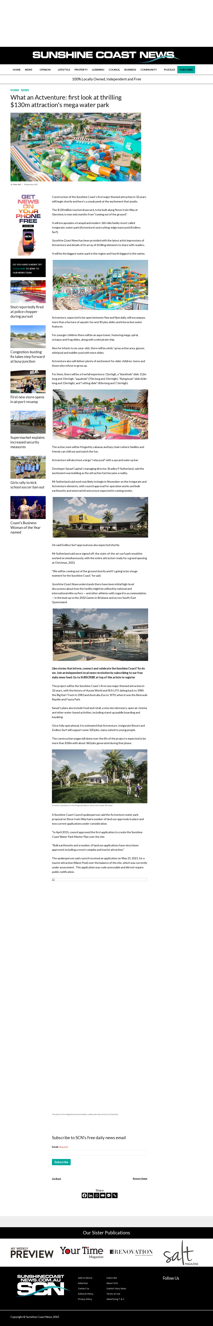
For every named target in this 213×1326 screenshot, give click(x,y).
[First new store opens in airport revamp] (28, 381)
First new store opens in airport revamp (27, 399)
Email (60, 1146)
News (25, 90)
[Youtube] (181, 1287)
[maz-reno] (131, 1252)
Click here (19, 268)
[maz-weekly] (32, 1252)
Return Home (140, 1178)
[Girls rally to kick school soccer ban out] (28, 467)
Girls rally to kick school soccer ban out (27, 484)
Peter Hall (17, 184)
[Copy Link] (115, 1195)
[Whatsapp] (96, 1195)
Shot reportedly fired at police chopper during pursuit (27, 311)
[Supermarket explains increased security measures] (28, 422)
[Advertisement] (177, 117)
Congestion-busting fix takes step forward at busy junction (27, 356)
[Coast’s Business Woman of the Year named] (28, 507)
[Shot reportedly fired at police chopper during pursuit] (28, 291)
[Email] (102, 1195)
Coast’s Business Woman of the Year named (25, 527)
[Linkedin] (90, 1195)
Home (14, 90)
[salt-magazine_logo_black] (181, 1252)
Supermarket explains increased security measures (27, 442)
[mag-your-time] (81, 1252)
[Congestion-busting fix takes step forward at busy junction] (28, 336)
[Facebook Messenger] (108, 1195)
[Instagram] (167, 1287)
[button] (199, 69)
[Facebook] (84, 1195)
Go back (56, 1178)
